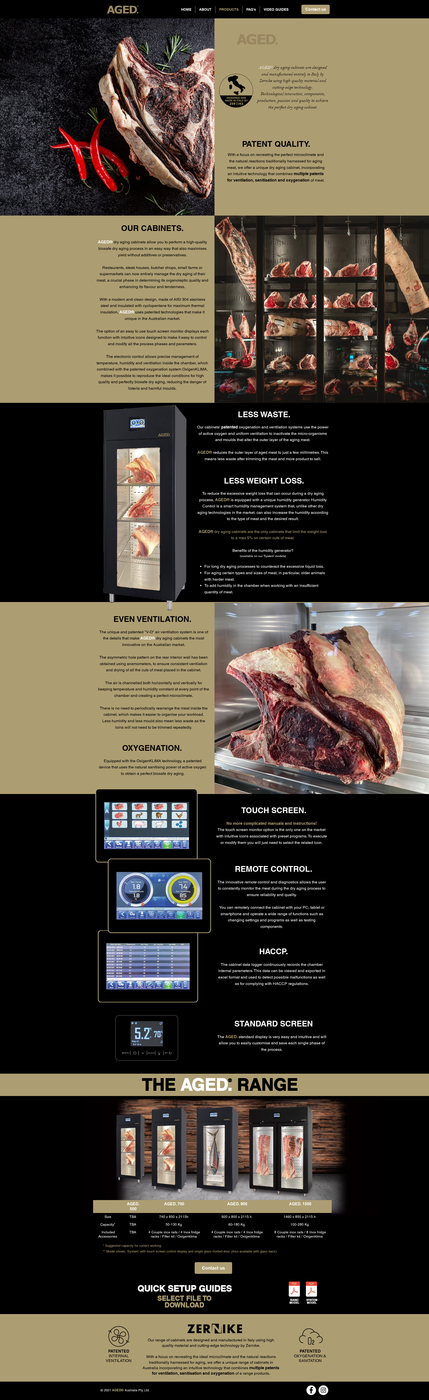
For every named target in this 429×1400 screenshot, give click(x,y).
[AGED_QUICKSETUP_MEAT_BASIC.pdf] (294, 1290)
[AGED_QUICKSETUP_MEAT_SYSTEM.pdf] (311, 1290)
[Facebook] (311, 1390)
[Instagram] (323, 1390)
